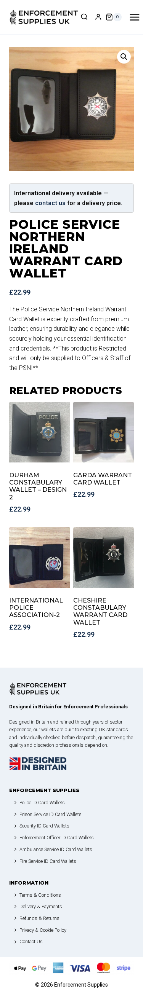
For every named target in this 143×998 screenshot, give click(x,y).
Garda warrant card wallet (102, 479)
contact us (50, 203)
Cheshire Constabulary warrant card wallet (100, 611)
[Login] (98, 17)
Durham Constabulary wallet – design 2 (38, 486)
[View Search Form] (84, 17)
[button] (124, 57)
